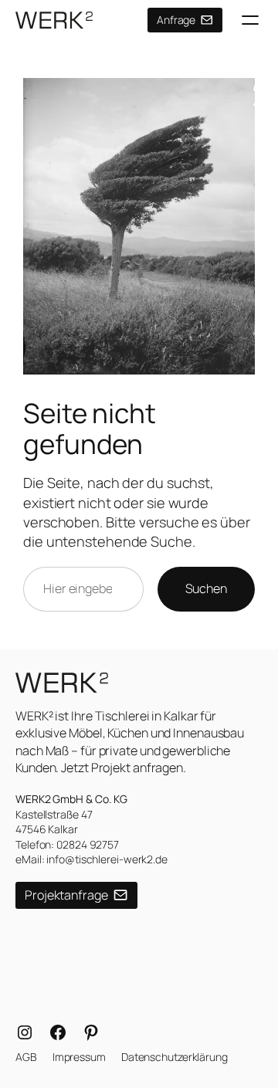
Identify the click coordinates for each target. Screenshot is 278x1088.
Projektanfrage (66, 894)
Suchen (206, 588)
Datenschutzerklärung (174, 1056)
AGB (26, 1056)
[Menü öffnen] (250, 20)
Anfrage (176, 19)
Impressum (79, 1056)
